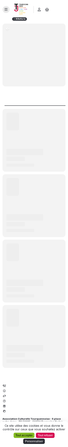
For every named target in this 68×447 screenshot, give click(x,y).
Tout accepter (24, 435)
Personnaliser (34, 441)
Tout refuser (45, 435)
